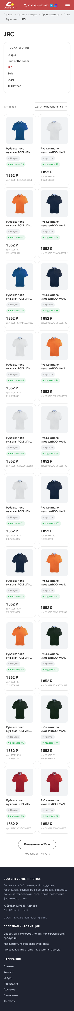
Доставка (9, 989)
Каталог (9, 972)
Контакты (9, 1001)
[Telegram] (51, 5)
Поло (67, 14)
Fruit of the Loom (18, 61)
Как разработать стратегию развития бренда (32, 949)
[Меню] (67, 5)
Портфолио (11, 983)
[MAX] (55, 5)
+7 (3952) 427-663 (38, 5)
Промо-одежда (50, 14)
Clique (12, 55)
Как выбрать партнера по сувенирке (26, 943)
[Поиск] (25, 5)
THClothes (14, 86)
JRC (10, 67)
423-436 (32, 905)
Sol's (10, 73)
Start (11, 79)
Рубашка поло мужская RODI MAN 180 (18, 150)
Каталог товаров (27, 14)
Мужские (11, 19)
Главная (8, 14)
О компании (11, 995)
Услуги (8, 978)
